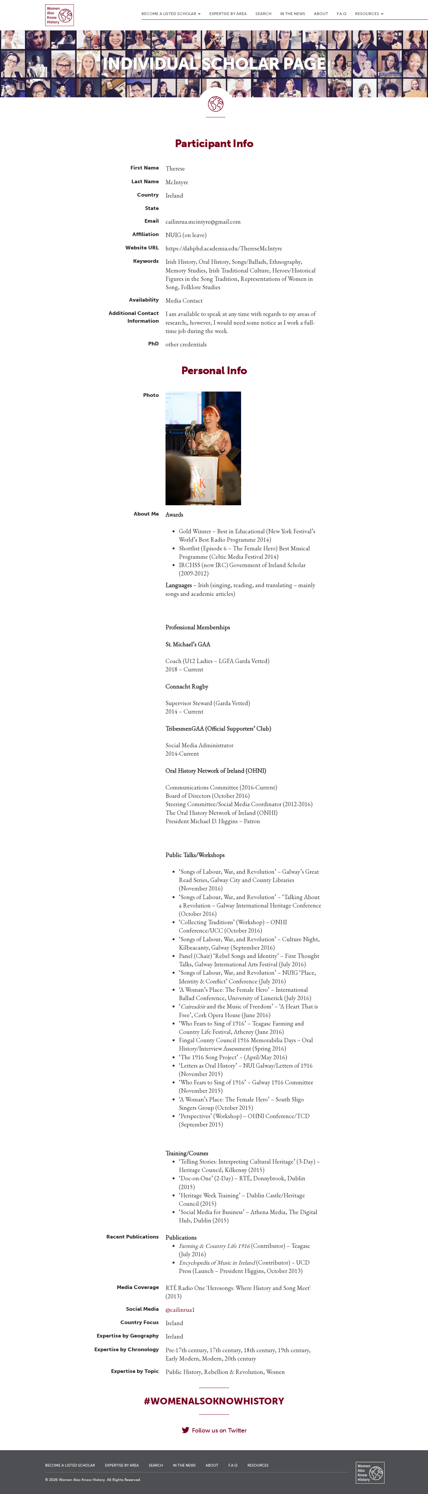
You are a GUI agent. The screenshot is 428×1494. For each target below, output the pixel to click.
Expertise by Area (228, 13)
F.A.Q (341, 13)
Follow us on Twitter (219, 1430)
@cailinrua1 (180, 1309)
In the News (292, 13)
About (321, 13)
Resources (367, 13)
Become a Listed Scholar (169, 13)
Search (263, 13)
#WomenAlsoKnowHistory (214, 1401)
